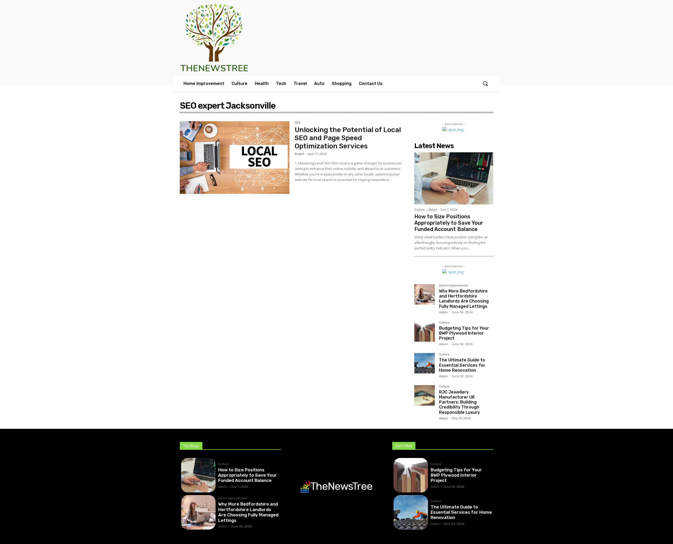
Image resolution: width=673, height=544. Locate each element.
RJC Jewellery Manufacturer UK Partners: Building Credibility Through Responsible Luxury (459, 402)
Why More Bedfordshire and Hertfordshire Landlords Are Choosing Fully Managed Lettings (464, 299)
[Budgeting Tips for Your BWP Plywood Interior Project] (424, 331)
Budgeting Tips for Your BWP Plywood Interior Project (464, 333)
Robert (299, 154)
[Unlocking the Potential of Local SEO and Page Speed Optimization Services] (234, 157)
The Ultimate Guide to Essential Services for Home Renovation (462, 364)
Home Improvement (453, 285)
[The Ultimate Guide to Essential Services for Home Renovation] (424, 363)
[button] (485, 83)
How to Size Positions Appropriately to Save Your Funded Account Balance (448, 222)
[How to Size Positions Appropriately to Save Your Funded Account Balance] (453, 178)
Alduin (432, 209)
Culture (419, 209)
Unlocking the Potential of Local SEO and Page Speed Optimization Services (348, 138)
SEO (297, 122)
